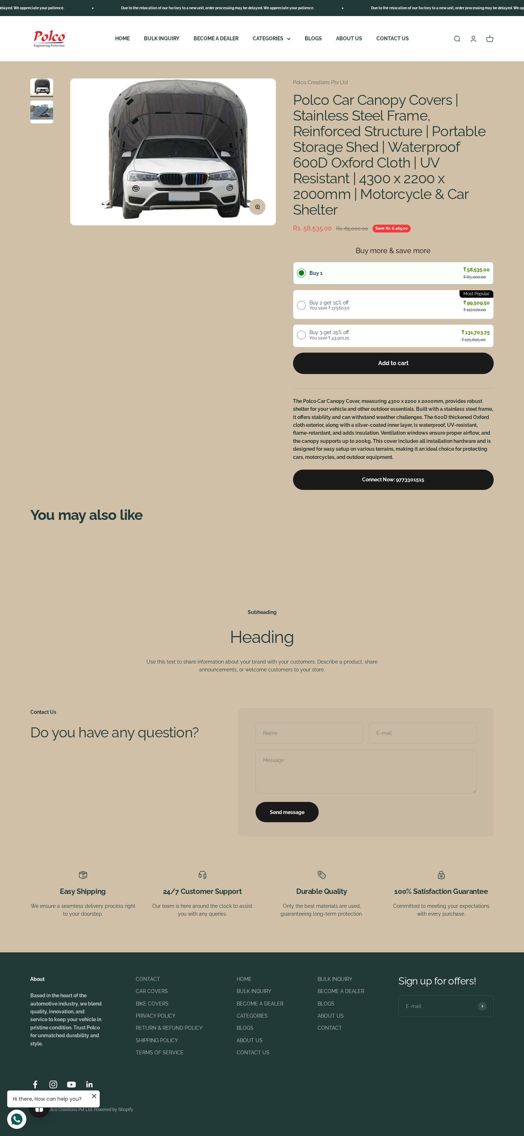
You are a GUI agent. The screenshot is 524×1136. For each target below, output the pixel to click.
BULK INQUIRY (161, 38)
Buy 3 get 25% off (329, 334)
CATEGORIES (268, 38)
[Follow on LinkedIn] (89, 1084)
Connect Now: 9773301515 (393, 479)
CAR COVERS (152, 991)
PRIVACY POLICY (155, 1016)
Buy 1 (316, 273)
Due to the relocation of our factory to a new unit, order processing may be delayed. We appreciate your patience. (197, 8)
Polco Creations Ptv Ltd (320, 82)
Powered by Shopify (113, 1109)
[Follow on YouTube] (71, 1084)
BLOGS (313, 38)
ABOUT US (349, 38)
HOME (122, 38)
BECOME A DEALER (216, 38)
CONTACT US (392, 38)
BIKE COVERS (152, 1004)
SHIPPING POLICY (157, 1040)
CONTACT (148, 979)
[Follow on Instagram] (53, 1084)
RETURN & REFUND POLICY (169, 1028)
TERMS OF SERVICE (160, 1052)
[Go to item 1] (41, 87)
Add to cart (393, 363)
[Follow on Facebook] (35, 1084)
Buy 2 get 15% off (329, 305)
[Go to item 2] (41, 113)
